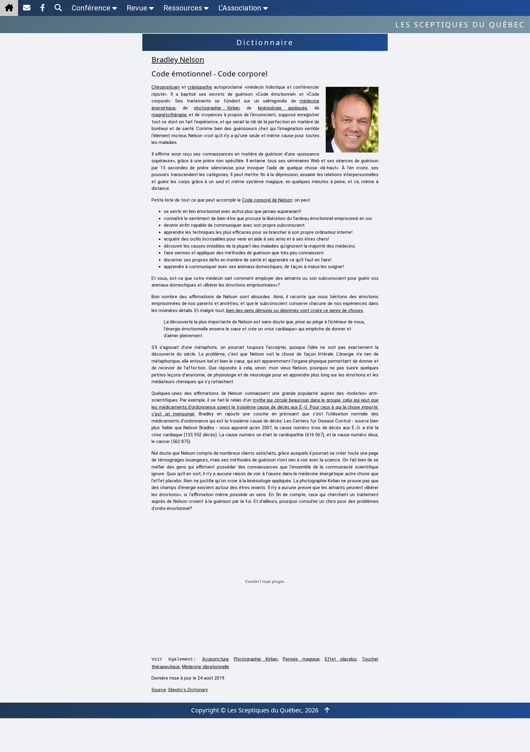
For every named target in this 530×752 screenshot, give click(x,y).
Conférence (91, 8)
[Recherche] (58, 8)
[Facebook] (42, 8)
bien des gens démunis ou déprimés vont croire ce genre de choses (294, 310)
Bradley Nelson (178, 59)
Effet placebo (340, 659)
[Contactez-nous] (26, 8)
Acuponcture (215, 659)
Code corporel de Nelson (267, 200)
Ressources (182, 8)
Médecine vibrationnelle (205, 666)
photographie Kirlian (217, 108)
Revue (137, 8)
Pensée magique (301, 659)
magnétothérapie (169, 115)
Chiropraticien (166, 87)
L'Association (239, 8)
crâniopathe (200, 87)
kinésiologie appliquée (282, 108)
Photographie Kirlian (255, 659)
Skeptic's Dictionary (188, 689)
